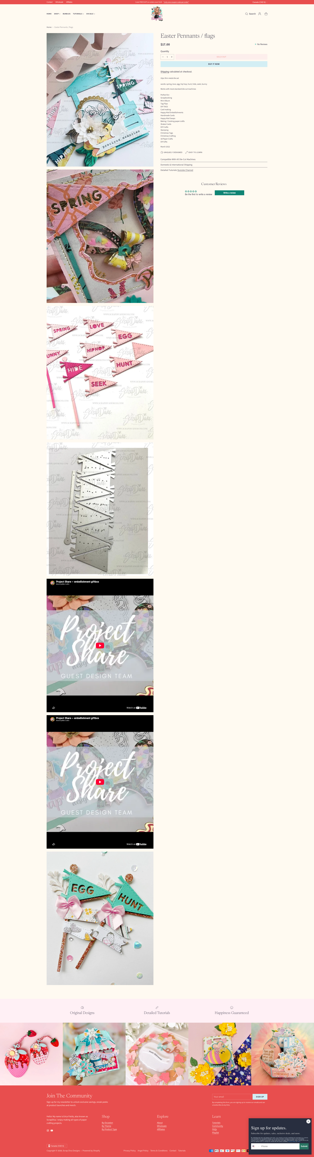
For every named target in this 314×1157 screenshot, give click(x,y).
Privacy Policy (292, 1141)
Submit (304, 1146)
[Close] (187, 547)
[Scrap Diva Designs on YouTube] (158, 608)
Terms (298, 1141)
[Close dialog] (308, 1121)
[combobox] (255, 1146)
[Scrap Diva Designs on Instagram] (155, 608)
